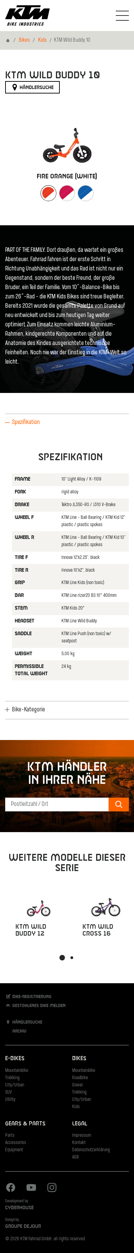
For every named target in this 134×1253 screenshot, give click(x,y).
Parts (9, 1135)
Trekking (12, 1078)
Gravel (77, 1085)
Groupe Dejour (23, 1226)
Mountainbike (16, 1070)
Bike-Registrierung (31, 996)
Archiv (18, 1031)
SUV (8, 1092)
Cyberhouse (19, 1208)
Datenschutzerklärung (91, 1150)
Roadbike (80, 1078)
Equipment (14, 1150)
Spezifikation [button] (26, 423)
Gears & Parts (25, 1124)
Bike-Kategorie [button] (28, 710)
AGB (75, 1157)
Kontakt (79, 1142)
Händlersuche (36, 88)
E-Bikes (14, 1058)
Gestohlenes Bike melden (38, 1005)
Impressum (81, 1135)
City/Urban (14, 1085)
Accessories (15, 1142)
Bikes (24, 40)
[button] (62, 957)
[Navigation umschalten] (122, 15)
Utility (10, 1099)
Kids (42, 40)
